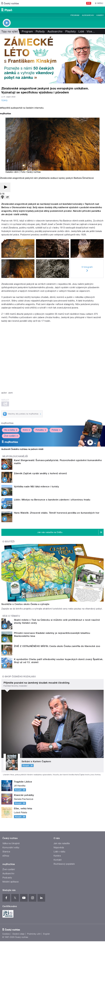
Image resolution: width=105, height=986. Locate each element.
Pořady (40, 31)
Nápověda (59, 847)
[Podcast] (2, 197)
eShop (5, 855)
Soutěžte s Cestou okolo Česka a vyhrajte (25, 604)
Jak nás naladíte (62, 843)
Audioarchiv (88, 15)
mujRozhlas (7, 423)
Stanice (6, 851)
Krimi (25, 430)
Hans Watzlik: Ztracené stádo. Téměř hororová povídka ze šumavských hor (56, 512)
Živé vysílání (10, 436)
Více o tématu (11, 616)
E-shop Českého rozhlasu (19, 676)
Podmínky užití (34, 934)
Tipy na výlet (9, 31)
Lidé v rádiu (59, 851)
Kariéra (57, 855)
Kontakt (58, 860)
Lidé (81, 31)
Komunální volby (10, 847)
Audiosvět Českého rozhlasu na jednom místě (22, 449)
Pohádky (40, 430)
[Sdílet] (7, 197)
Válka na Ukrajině (11, 843)
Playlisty (70, 31)
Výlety (4, 100)
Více (91, 31)
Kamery (100, 15)
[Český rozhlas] (10, 3)
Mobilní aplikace (10, 881)
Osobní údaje (18, 934)
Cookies (6, 934)
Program (75, 15)
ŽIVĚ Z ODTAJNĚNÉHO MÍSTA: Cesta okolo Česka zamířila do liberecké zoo (57, 646)
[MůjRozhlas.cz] (5, 114)
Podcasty (7, 877)
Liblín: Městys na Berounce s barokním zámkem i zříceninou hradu (52, 499)
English (46, 934)
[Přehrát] (5, 187)
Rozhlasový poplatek (64, 864)
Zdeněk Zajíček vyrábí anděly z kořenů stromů (40, 473)
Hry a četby (9, 430)
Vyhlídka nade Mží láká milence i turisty (36, 486)
